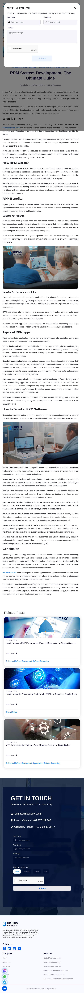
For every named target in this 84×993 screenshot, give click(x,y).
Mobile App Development (54, 975)
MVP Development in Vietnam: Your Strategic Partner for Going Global (38, 745)
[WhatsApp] (5, 978)
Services (6, 966)
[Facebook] (4, 948)
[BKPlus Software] (10, 924)
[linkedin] (9, 948)
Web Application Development (56, 970)
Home (5, 958)
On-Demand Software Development (19, 661)
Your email (47, 17)
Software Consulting (52, 962)
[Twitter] (19, 948)
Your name (11, 17)
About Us (6, 962)
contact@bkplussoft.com (28, 813)
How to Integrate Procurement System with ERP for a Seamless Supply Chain (41, 694)
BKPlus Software (10, 573)
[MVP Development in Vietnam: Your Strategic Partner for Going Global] (42, 729)
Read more (10, 653)
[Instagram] (14, 948)
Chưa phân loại (11, 712)
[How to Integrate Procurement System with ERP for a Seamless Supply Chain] (42, 678)
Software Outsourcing (41, 661)
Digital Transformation (52, 958)
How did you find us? (20, 867)
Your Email (17, 845)
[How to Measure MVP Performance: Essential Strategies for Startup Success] (42, 627)
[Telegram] (5, 984)
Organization (37, 763)
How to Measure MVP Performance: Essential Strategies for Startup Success (41, 643)
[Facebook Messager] (5, 972)
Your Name (17, 836)
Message (10, 28)
